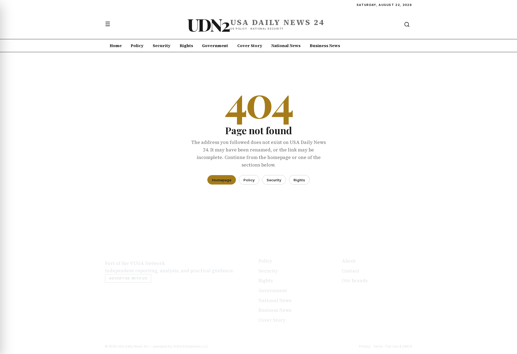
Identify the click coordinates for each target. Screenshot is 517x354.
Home (116, 45)
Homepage (221, 180)
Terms (378, 346)
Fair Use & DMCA (399, 346)
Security (161, 45)
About (349, 261)
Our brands (355, 280)
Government (215, 45)
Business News (325, 45)
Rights (186, 45)
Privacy (365, 346)
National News (286, 45)
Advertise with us (128, 278)
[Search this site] (407, 24)
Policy (137, 45)
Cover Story (249, 45)
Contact (350, 271)
